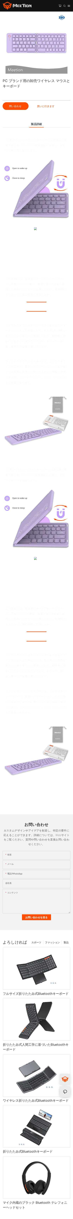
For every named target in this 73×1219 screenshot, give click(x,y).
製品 (66, 942)
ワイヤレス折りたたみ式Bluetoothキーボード (36, 1100)
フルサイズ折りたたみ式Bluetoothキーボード (36, 993)
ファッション (52, 942)
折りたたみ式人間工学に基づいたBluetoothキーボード (36, 1047)
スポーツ (36, 942)
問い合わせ (15, 106)
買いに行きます (45, 106)
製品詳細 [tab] (36, 124)
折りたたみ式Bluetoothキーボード (28, 1151)
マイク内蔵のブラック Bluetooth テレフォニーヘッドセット (35, 1205)
